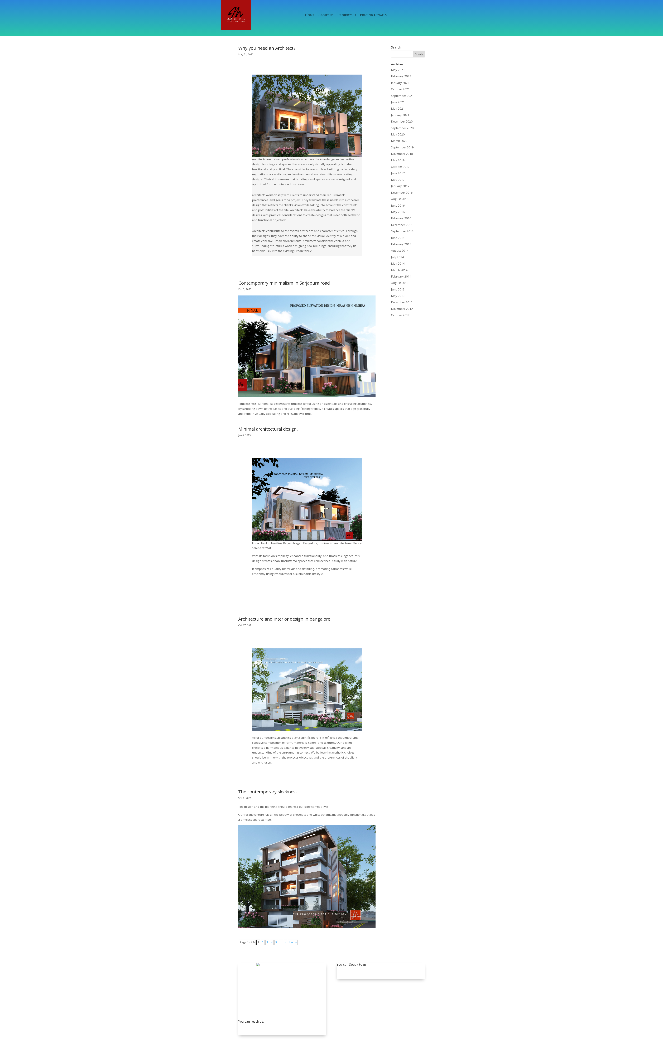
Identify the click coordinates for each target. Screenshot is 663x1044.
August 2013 (400, 283)
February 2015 (401, 244)
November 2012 (402, 309)
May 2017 (398, 180)
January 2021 (400, 115)
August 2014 (400, 250)
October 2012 (400, 315)
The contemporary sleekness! (268, 792)
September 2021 (402, 96)
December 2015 (402, 225)
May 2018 (398, 160)
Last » (293, 942)
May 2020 (398, 134)
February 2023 (401, 76)
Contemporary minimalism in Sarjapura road (284, 283)
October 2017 (400, 167)
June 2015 (398, 238)
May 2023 (398, 70)
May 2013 (398, 296)
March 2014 (399, 270)
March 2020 (399, 141)
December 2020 (402, 121)
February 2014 (401, 276)
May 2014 (398, 263)
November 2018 (402, 154)
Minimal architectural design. (268, 429)
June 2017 (398, 173)
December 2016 (402, 193)
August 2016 (400, 199)
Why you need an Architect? (266, 48)
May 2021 (398, 108)
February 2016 (401, 218)
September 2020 (402, 128)
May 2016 (398, 212)
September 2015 (402, 231)
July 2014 (397, 257)
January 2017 (400, 186)
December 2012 (402, 302)
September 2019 (402, 147)
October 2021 (400, 89)
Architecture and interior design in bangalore (284, 619)
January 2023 (400, 83)
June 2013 (398, 289)
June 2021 (398, 102)
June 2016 (398, 205)
